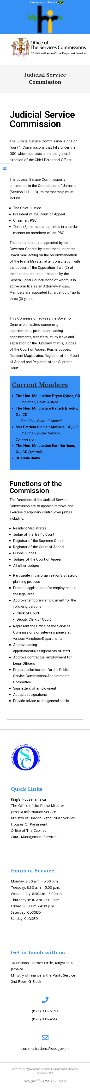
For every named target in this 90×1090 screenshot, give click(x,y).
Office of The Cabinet (28, 830)
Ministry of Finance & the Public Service (43, 817)
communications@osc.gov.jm (45, 1048)
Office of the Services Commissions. (47, 1069)
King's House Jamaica (28, 799)
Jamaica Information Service (33, 811)
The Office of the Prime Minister (37, 805)
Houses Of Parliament (29, 824)
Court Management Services (34, 836)
